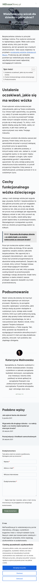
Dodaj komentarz (10, 481)
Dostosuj (19, 573)
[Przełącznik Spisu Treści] (32, 69)
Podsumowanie (10, 79)
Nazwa (7, 462)
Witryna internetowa (11, 474)
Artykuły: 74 (19, 394)
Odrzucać (19, 578)
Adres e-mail (9, 468)
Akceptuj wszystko (19, 568)
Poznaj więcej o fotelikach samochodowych (19, 437)
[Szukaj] (36, 3)
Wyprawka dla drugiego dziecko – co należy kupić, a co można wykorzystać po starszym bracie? (19, 425)
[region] (19, 562)
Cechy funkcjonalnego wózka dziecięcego (19, 77)
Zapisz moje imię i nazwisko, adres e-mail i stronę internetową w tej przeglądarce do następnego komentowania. (19, 502)
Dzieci (27, 24)
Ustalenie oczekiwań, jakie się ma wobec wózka (19, 74)
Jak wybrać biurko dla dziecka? (14, 415)
